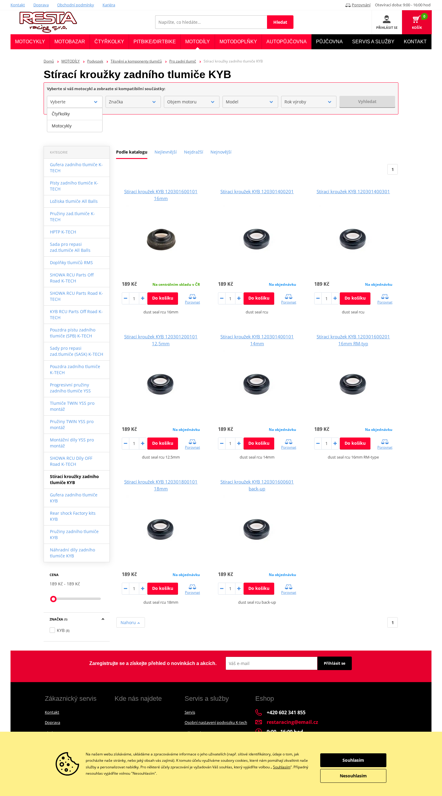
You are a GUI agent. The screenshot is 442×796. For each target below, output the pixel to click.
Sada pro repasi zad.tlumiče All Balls (70, 247)
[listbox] (75, 120)
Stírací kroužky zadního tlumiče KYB (74, 479)
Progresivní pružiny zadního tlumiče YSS (70, 388)
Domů (49, 61)
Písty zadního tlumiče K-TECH (74, 186)
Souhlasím (281, 767)
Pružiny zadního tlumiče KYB (74, 534)
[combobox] (75, 102)
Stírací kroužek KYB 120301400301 (353, 191)
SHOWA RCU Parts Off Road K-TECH (72, 278)
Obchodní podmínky (75, 5)
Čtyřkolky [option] (61, 114)
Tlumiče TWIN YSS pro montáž (72, 406)
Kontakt (18, 5)
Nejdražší (193, 152)
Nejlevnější (166, 152)
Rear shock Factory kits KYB (73, 516)
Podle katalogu (131, 152)
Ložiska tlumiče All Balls (74, 201)
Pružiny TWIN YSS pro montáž (72, 424)
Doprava (41, 5)
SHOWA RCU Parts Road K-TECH (76, 296)
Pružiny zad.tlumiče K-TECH (72, 216)
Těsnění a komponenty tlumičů (136, 61)
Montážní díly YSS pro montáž (72, 443)
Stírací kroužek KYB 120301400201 (257, 191)
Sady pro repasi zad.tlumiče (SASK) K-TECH (76, 351)
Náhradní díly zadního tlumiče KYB (72, 553)
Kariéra (109, 5)
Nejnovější (221, 152)
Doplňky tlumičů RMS (71, 262)
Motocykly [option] (62, 126)
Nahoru (129, 622)
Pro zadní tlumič (182, 61)
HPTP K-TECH (63, 232)
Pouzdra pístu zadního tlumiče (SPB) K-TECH (72, 333)
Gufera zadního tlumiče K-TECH (76, 167)
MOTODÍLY (70, 61)
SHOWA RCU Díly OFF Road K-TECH (71, 461)
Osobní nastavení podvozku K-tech (216, 722)
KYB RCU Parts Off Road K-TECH (76, 314)
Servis (190, 712)
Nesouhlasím (353, 776)
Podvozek (95, 61)
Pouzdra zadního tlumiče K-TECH (75, 369)
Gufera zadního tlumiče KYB (73, 498)
